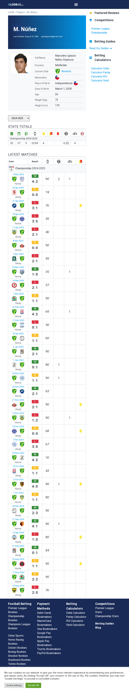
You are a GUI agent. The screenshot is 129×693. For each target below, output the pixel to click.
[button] (76, 4)
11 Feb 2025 (18, 320)
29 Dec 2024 (18, 373)
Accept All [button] (33, 685)
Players (21, 12)
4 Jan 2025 (18, 347)
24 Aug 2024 (18, 559)
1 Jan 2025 (18, 360)
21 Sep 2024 (18, 519)
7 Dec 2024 (18, 439)
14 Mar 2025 (18, 280)
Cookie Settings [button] (14, 685)
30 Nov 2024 (18, 453)
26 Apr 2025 (18, 187)
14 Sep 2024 (18, 532)
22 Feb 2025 (18, 307)
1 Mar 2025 (18, 294)
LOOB (11, 12)
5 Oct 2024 (18, 479)
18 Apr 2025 (18, 214)
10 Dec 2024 (18, 426)
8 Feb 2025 (18, 333)
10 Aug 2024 (18, 585)
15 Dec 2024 (18, 413)
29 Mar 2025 (18, 267)
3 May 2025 (18, 174)
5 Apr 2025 (18, 254)
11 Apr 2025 (18, 227)
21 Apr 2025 (18, 201)
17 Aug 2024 (18, 572)
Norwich (66, 71)
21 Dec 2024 (18, 400)
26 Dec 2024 (18, 386)
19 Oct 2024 (18, 466)
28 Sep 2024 (18, 506)
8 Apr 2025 (18, 240)
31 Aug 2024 (18, 546)
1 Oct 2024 (18, 492)
